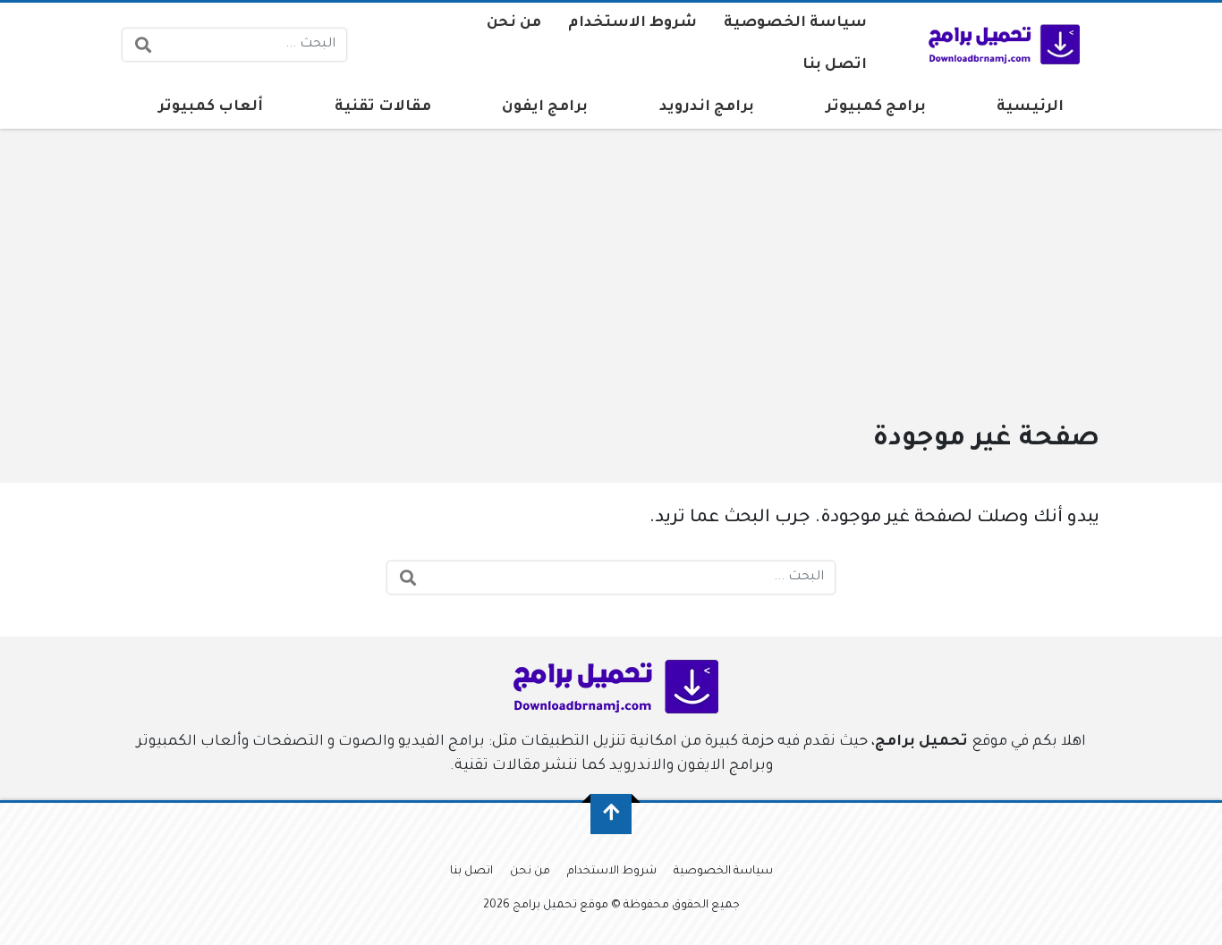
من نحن (514, 23)
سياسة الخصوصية (795, 23)
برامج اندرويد (706, 107)
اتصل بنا (834, 65)
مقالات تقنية (383, 107)
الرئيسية (1030, 107)
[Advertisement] (611, 284)
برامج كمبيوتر (876, 107)
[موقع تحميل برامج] (1000, 44)
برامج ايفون (545, 107)
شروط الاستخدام (632, 23)
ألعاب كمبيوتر (210, 107)
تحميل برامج (921, 742)
